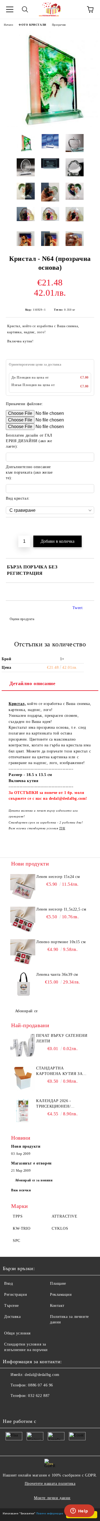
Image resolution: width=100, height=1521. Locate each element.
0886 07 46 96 (40, 1385)
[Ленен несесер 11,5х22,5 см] (22, 919)
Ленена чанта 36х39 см (57, 974)
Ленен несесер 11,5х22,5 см (61, 909)
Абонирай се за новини (34, 1180)
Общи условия (17, 1333)
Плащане (58, 1283)
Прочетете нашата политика (50, 1483)
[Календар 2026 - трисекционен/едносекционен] (22, 1110)
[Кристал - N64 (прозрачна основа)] (50, 126)
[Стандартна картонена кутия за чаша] (22, 1078)
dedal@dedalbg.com (42, 1375)
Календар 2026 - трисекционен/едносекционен (54, 1104)
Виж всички (21, 1190)
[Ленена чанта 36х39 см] (22, 984)
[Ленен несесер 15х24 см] (22, 886)
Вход (8, 1283)
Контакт (57, 1306)
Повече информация (49, 1513)
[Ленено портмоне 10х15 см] (22, 951)
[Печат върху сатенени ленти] (22, 1045)
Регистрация (15, 1294)
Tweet (77, 608)
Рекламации (61, 1294)
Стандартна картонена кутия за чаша (59, 1071)
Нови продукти (25, 1146)
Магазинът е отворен (31, 1163)
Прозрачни (59, 24)
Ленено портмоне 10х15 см (61, 942)
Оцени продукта (22, 619)
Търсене (11, 1306)
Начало (8, 24)
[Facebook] (10, 1406)
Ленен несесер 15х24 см (58, 877)
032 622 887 (38, 1396)
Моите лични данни (52, 1498)
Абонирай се (26, 1011)
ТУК (62, 828)
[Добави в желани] (90, 526)
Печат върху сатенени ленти (61, 1038)
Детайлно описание (32, 683)
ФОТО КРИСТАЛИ (32, 24)
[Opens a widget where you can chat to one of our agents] (79, 1511)
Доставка (12, 1317)
